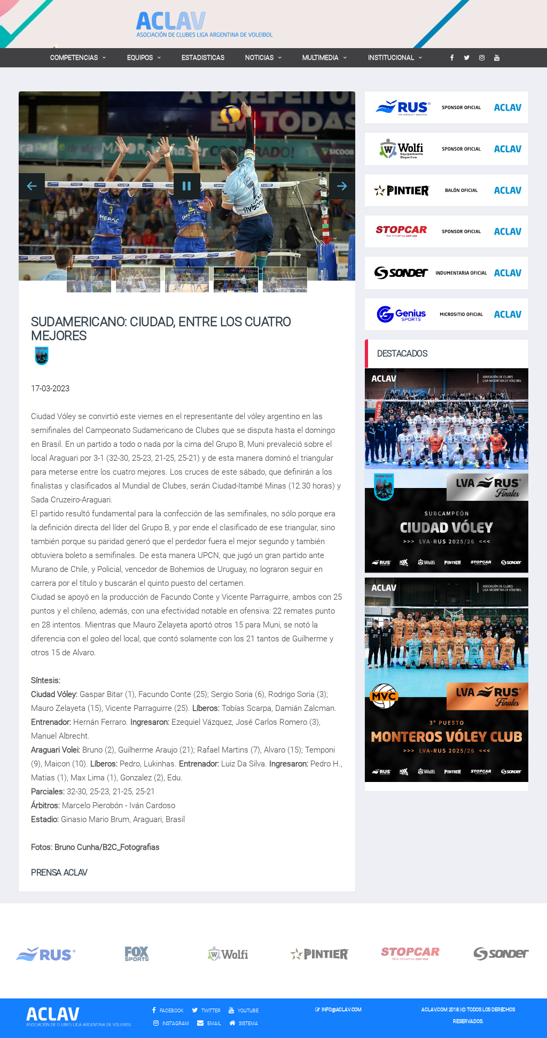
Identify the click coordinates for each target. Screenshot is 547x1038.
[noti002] (138, 280)
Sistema (251, 1023)
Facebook (171, 1010)
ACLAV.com (434, 1009)
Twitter (210, 1010)
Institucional (391, 57)
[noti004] (236, 280)
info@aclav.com (341, 1009)
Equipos (140, 57)
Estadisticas (203, 57)
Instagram (175, 1023)
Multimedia (320, 57)
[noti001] (89, 280)
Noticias (259, 57)
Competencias (74, 57)
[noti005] (285, 280)
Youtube (248, 1010)
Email (213, 1023)
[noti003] (186, 280)
